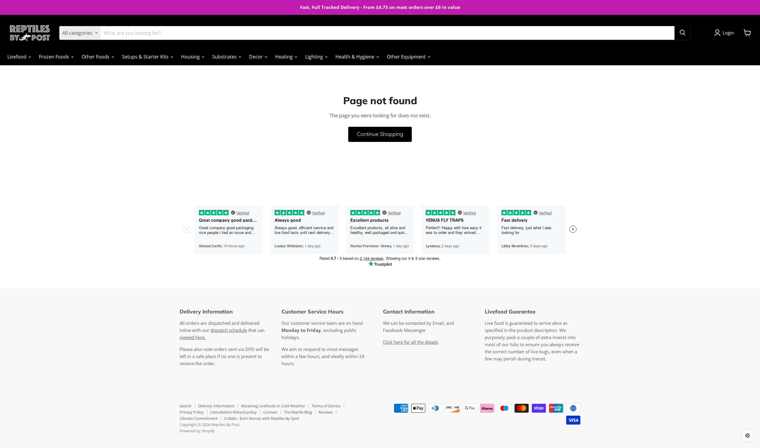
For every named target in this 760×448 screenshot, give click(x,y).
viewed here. (193, 337)
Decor (256, 56)
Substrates (225, 56)
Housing (191, 56)
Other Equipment (407, 56)
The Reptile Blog (298, 412)
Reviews (326, 412)
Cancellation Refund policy (233, 412)
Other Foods (96, 56)
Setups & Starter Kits (146, 56)
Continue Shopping (380, 134)
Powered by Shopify (197, 430)
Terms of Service (326, 406)
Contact (270, 412)
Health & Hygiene (355, 56)
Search (185, 406)
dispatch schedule (228, 330)
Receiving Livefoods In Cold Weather (273, 406)
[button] (725, 32)
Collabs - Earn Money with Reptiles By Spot (261, 418)
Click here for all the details (410, 342)
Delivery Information (216, 406)
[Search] (682, 32)
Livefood (17, 56)
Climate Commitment (199, 418)
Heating (284, 56)
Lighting (314, 56)
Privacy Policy (192, 412)
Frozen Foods (54, 56)
